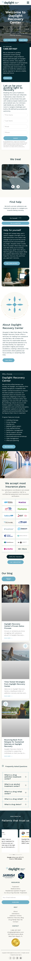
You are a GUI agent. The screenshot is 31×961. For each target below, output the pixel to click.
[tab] (15, 218)
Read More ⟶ (8, 638)
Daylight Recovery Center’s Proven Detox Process (14, 626)
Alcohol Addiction (15, 177)
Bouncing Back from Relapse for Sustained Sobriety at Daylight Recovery (14, 743)
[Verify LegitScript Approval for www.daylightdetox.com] (21, 876)
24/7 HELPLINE (7, 47)
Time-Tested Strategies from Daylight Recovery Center (14, 684)
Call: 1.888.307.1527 (11, 263)
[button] (13, 186)
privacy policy (21, 146)
